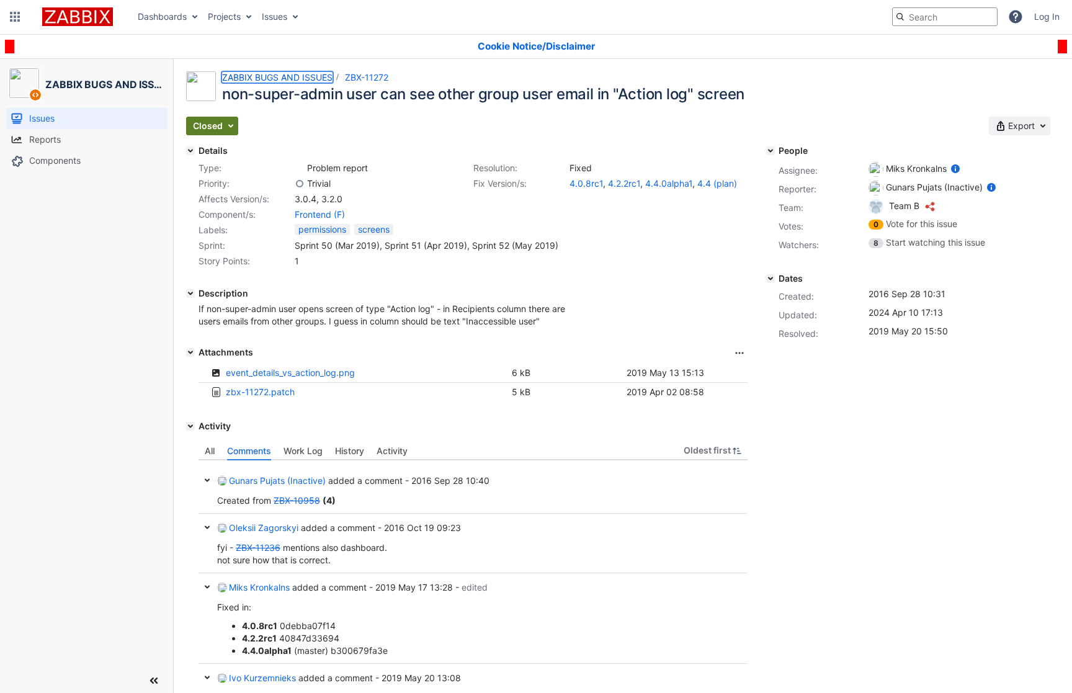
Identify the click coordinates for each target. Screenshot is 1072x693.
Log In (1047, 16)
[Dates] (770, 278)
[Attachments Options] (739, 353)
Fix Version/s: (500, 183)
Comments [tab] (249, 450)
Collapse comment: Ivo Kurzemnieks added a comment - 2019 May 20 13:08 (207, 677)
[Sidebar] (154, 680)
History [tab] (349, 450)
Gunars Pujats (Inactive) (277, 480)
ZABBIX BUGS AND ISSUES (277, 77)
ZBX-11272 (366, 77)
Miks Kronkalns (259, 587)
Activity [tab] (392, 450)
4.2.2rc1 (624, 183)
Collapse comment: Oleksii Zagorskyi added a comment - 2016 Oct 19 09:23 (207, 527)
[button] (15, 16)
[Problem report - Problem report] (300, 168)
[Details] (190, 150)
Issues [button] (274, 16)
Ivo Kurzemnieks (262, 678)
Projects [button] (224, 16)
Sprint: (212, 245)
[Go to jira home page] (77, 16)
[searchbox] (945, 16)
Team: (791, 207)
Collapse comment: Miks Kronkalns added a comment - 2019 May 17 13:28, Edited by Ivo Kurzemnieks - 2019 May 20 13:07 (207, 587)
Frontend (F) (320, 214)
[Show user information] (955, 168)
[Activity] (190, 426)
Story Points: (224, 261)
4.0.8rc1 (586, 183)
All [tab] (210, 450)
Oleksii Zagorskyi (263, 527)
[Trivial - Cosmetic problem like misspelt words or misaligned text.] (300, 184)
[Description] (190, 293)
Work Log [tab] (303, 450)
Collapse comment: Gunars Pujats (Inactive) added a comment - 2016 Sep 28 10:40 (207, 480)
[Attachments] (190, 352)
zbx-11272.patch (260, 392)
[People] (770, 150)
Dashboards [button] (162, 16)
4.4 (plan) (717, 183)
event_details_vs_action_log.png (290, 372)
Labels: (213, 230)
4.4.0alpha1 (668, 183)
